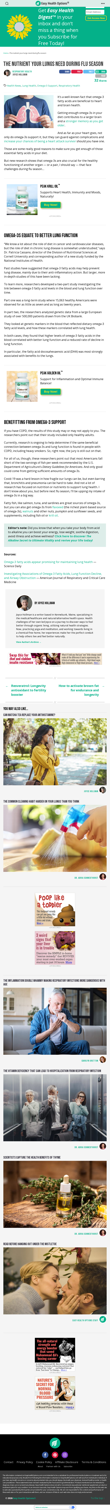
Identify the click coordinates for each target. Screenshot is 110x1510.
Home (5, 53)
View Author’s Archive (28, 642)
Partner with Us (53, 1466)
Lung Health (29, 85)
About (40, 1466)
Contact (8, 1462)
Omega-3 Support (47, 85)
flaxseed (57, 507)
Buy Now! (50, 204)
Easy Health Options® (24, 1498)
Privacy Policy (25, 1462)
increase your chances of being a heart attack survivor (40, 141)
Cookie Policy (44, 1462)
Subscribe (68, 1466)
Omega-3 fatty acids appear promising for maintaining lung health (48, 562)
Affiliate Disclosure (66, 1462)
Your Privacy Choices (59, 1507)
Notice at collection (42, 1507)
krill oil (53, 515)
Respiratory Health (22, 71)
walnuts (28, 511)
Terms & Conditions (94, 1462)
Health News (14, 85)
